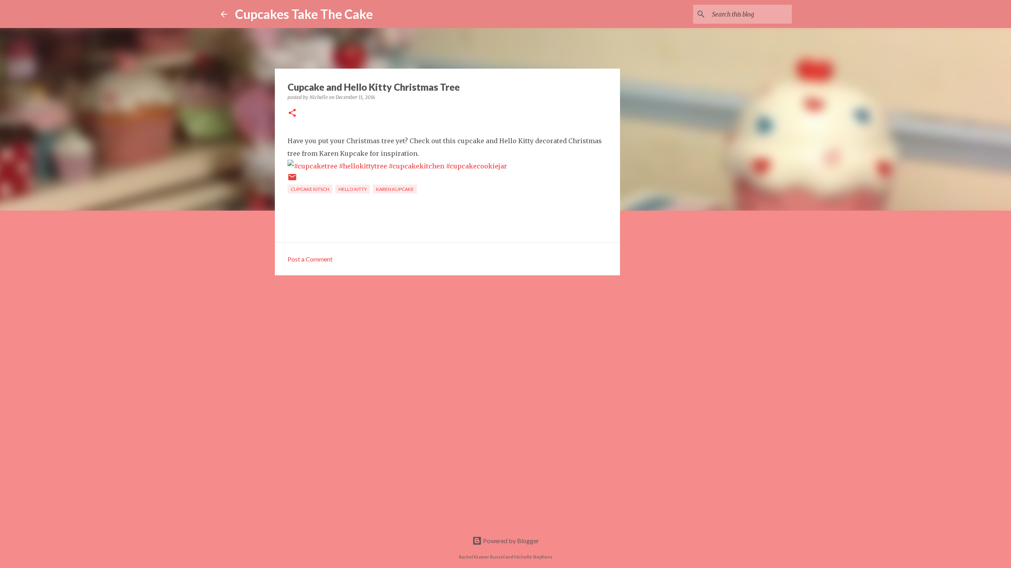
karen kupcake (395, 189)
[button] (292, 113)
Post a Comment (310, 259)
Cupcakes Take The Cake (304, 14)
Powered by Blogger (510, 540)
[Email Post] (292, 180)
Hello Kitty (352, 189)
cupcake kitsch (310, 189)
